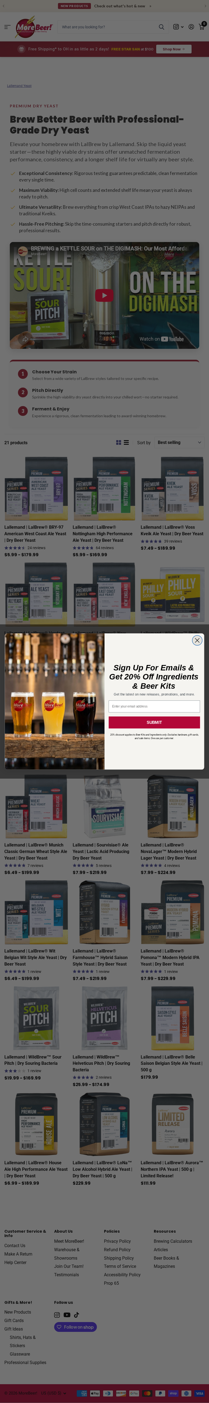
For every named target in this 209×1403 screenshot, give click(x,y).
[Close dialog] (197, 641)
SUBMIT (154, 722)
